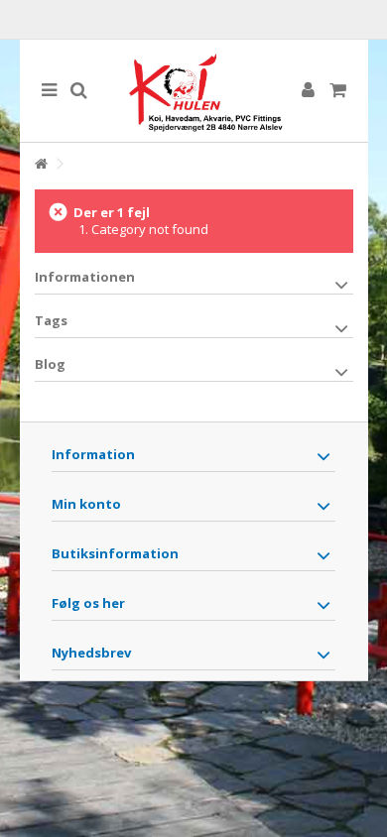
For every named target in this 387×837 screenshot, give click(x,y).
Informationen (85, 277)
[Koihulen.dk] (194, 91)
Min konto (86, 504)
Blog (50, 364)
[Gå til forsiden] (41, 164)
